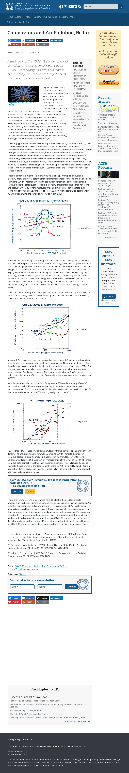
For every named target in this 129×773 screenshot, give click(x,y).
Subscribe (12, 22)
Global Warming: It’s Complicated (25, 710)
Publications (50, 16)
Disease (22, 574)
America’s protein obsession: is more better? (107, 117)
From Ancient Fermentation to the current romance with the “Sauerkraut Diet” (108, 147)
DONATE (109, 67)
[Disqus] (50, 637)
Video (28, 16)
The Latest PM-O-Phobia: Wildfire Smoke (29, 714)
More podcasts (110, 237)
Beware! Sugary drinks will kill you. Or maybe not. (108, 129)
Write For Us (26, 22)
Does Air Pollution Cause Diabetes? (80, 95)
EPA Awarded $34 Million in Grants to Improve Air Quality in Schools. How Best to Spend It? (48, 705)
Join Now (17, 491)
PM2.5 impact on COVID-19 (55, 566)
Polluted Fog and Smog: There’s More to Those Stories (35, 700)
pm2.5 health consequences (25, 569)
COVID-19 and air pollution (27, 566)
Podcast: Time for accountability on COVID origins (106, 183)
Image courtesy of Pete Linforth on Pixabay (22, 103)
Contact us (27, 739)
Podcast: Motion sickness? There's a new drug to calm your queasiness (108, 193)
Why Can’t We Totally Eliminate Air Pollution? (81, 105)
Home (10, 16)
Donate (37, 16)
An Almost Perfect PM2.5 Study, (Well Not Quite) (81, 85)
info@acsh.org (20, 751)
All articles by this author (76, 721)
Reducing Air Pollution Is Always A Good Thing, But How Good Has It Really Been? (48, 717)
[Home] (29, 7)
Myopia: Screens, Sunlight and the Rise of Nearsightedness (108, 137)
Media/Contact (67, 16)
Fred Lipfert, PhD (17, 52)
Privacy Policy (14, 739)
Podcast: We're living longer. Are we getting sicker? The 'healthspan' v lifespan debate (108, 205)
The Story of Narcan (107, 123)
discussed (58, 87)
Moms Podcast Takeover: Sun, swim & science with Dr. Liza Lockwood (108, 230)
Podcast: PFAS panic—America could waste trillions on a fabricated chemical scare (108, 218)
